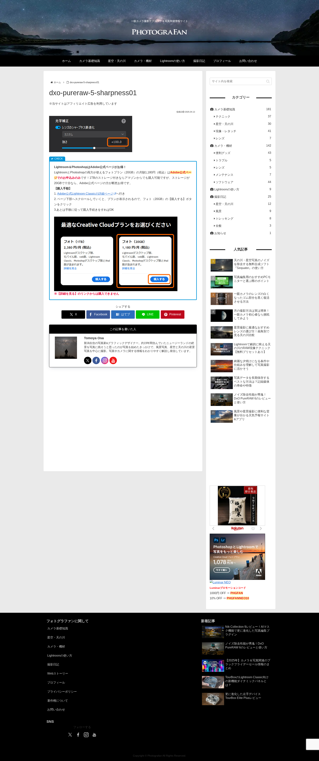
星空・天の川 (56, 637)
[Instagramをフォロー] (104, 360)
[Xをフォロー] (87, 360)
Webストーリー (57, 673)
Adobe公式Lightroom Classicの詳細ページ (85, 193)
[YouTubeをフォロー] (113, 360)
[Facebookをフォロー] (96, 360)
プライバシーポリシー (62, 691)
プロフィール (56, 682)
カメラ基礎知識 (57, 628)
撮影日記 (53, 664)
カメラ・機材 (56, 646)
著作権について (57, 700)
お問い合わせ (56, 709)
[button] (268, 81)
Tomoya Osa (94, 338)
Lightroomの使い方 (59, 655)
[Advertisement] (123, 416)
